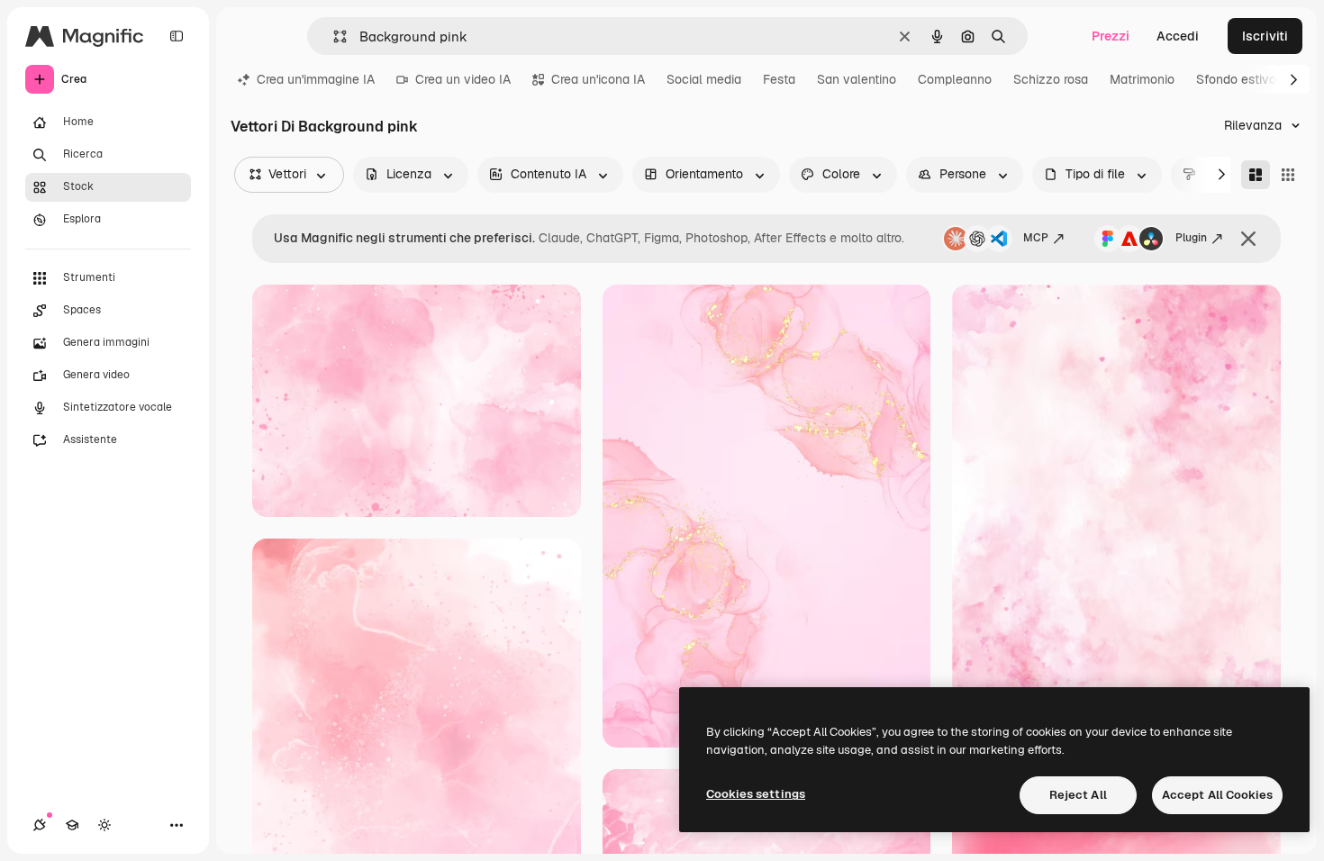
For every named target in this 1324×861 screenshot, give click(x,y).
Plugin (1191, 238)
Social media (704, 79)
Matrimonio (1142, 79)
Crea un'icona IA (598, 79)
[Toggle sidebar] (176, 36)
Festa (779, 79)
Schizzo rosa (1050, 79)
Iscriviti (1265, 36)
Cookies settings (755, 794)
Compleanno (955, 79)
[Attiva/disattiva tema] (104, 825)
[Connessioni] (39, 825)
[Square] (1288, 174)
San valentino (856, 79)
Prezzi (1110, 36)
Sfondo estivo (1236, 79)
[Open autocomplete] (333, 36)
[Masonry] (1255, 174)
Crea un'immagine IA (316, 79)
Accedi (1177, 36)
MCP (1035, 238)
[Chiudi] (1248, 238)
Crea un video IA (463, 79)
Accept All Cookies (1217, 794)
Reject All (1078, 794)
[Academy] (72, 825)
